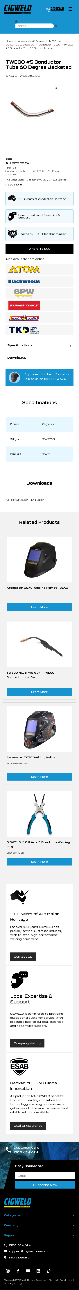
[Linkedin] (38, 1271)
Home (9, 41)
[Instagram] (8, 1271)
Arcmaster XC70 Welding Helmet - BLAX (37, 587)
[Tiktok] (49, 1271)
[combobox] (34, 25)
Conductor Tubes (49, 44)
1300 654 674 (55, 378)
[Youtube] (28, 1271)
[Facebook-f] (18, 1271)
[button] (70, 8)
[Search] (16, 21)
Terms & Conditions (61, 1280)
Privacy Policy (13, 1283)
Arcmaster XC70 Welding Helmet (32, 757)
